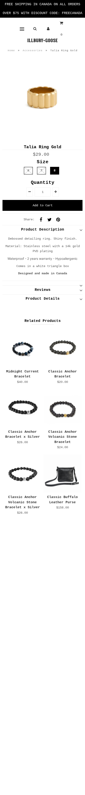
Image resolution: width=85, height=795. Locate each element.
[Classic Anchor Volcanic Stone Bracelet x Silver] (22, 473)
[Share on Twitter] (49, 219)
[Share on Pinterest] (58, 219)
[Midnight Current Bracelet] (22, 348)
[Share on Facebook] (40, 219)
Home (11, 50)
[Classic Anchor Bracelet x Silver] (22, 408)
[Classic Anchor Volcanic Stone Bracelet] (62, 408)
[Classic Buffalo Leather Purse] (62, 473)
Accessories (33, 50)
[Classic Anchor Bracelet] (62, 348)
